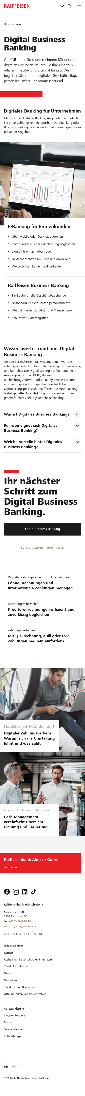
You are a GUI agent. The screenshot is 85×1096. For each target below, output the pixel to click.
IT (21, 1066)
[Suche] (69, 6)
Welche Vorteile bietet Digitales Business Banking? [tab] (33, 444)
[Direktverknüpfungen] (62, 6)
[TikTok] (34, 892)
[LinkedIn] (25, 892)
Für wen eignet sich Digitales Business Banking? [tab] (31, 428)
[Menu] (79, 6)
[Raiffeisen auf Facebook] (7, 892)
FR (13, 1066)
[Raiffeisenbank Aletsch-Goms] (17, 6)
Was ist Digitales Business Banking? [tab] (36, 414)
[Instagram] (16, 892)
